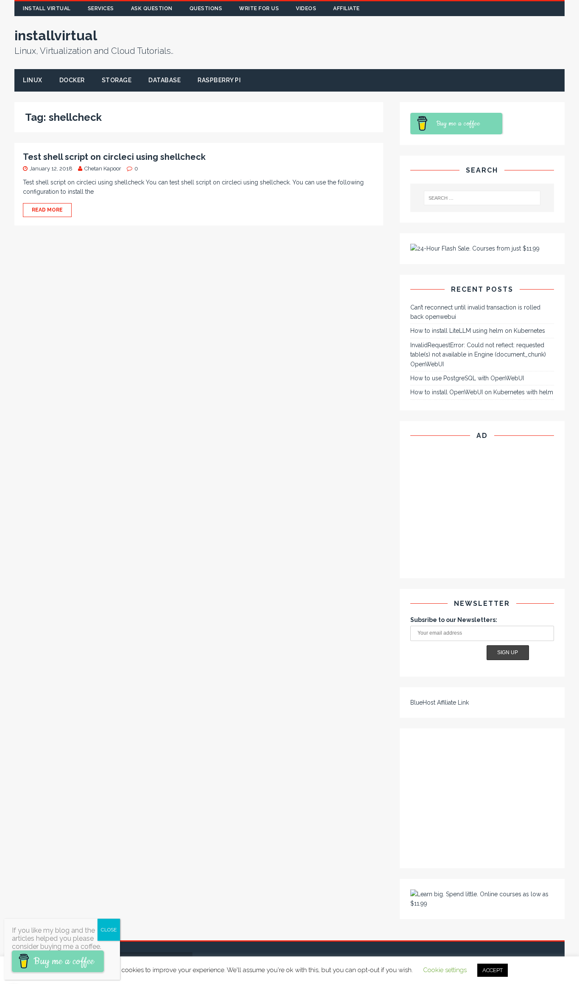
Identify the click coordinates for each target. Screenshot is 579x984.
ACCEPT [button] (492, 970)
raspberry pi (219, 80)
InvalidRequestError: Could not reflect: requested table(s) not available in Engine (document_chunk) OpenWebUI (478, 355)
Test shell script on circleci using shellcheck (114, 157)
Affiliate (346, 8)
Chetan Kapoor (102, 168)
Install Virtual (47, 8)
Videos (306, 8)
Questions (206, 8)
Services (101, 8)
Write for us (259, 8)
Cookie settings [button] (445, 970)
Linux (32, 80)
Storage (117, 80)
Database (164, 80)
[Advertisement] (426, 44)
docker (72, 80)
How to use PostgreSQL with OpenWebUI (467, 378)
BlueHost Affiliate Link (439, 702)
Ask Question (152, 8)
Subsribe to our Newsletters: (453, 619)
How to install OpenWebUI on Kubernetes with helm (481, 392)
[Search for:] (481, 198)
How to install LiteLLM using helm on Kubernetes (477, 330)
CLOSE (109, 930)
